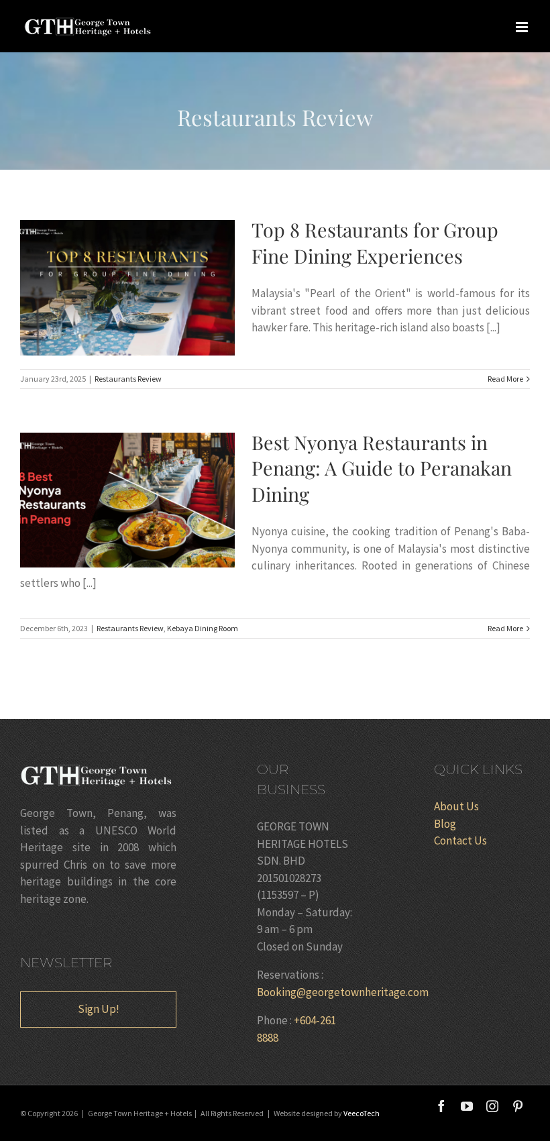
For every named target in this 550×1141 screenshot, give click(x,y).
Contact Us (460, 840)
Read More (505, 379)
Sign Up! (98, 1008)
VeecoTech (361, 1113)
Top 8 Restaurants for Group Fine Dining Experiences (105, 288)
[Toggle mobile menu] (523, 27)
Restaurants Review (128, 379)
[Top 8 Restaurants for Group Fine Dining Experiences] (127, 288)
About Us (456, 806)
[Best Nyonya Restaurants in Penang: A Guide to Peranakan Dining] (127, 500)
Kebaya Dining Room (202, 628)
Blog (445, 823)
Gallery (150, 288)
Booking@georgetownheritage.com (343, 992)
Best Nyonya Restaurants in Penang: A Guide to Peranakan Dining (105, 500)
